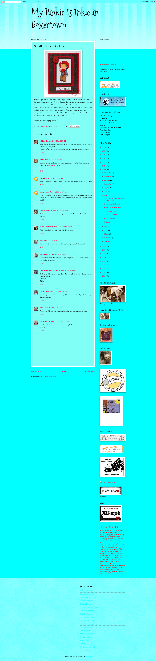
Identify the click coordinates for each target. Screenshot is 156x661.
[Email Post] (66, 126)
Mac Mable (44, 254)
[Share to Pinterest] (79, 126)
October (107, 180)
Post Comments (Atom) (48, 376)
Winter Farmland (109, 218)
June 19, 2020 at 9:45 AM (59, 210)
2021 (104, 166)
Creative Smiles (85, 597)
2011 (104, 276)
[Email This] (70, 126)
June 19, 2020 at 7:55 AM (58, 192)
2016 (104, 257)
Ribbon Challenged (86, 633)
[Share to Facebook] (77, 126)
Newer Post (36, 371)
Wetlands (107, 222)
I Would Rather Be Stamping (89, 607)
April (42, 240)
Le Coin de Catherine (87, 617)
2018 (104, 250)
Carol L (42, 178)
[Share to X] (75, 126)
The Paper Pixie (85, 650)
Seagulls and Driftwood (112, 204)
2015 (104, 261)
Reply (42, 152)
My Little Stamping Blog (88, 624)
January (107, 241)
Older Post (90, 371)
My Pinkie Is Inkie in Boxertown (65, 18)
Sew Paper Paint (85, 637)
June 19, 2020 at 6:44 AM (54, 178)
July (106, 191)
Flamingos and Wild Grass (113, 215)
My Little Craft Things (87, 620)
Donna (42, 307)
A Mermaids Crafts (86, 591)
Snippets (82, 643)
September (108, 184)
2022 (104, 162)
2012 (104, 272)
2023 (104, 158)
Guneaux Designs (86, 604)
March (106, 234)
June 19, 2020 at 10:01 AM (63, 226)
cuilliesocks (44, 141)
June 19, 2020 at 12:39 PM (67, 270)
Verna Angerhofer (46, 226)
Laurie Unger (45, 291)
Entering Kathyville (86, 600)
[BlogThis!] (72, 126)
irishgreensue (44, 192)
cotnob (42, 159)
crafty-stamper (45, 321)
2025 (104, 151)
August (107, 187)
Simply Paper (84, 640)
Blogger (88, 656)
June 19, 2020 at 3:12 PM (53, 307)
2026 (104, 147)
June (106, 195)
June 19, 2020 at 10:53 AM (53, 240)
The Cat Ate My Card (87, 647)
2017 (104, 253)
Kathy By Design (85, 614)
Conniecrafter (45, 210)
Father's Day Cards (110, 211)
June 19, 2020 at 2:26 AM (57, 141)
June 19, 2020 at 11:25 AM (58, 254)
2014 (104, 265)
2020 (104, 169)
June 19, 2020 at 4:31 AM (53, 159)
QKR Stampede (85, 630)
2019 (104, 246)
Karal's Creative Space (87, 610)
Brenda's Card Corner (87, 594)
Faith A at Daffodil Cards (49, 270)
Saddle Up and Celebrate (112, 207)
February (107, 237)
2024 (104, 154)
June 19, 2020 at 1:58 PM (58, 291)
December (108, 173)
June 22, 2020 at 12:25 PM (60, 321)
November (108, 176)
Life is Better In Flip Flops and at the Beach (114, 199)
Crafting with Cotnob (53, 165)
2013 (104, 268)
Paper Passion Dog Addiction (90, 627)
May (106, 226)
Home (63, 371)
